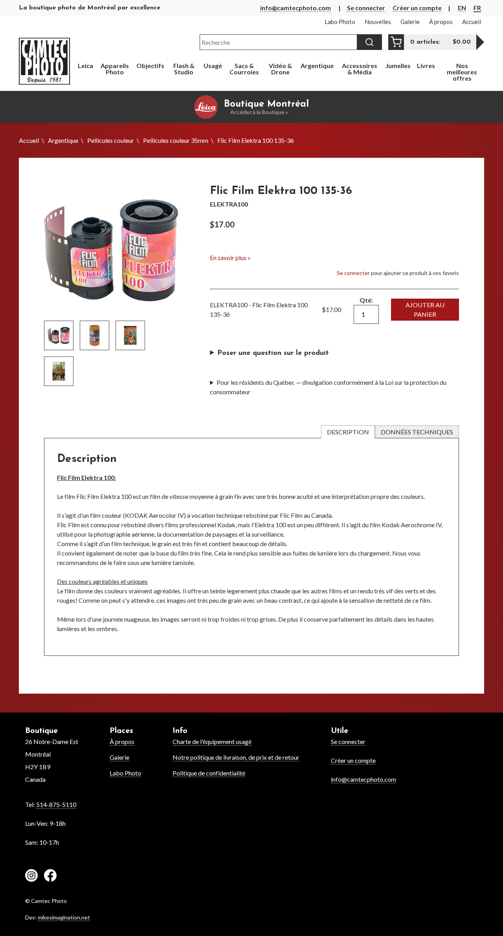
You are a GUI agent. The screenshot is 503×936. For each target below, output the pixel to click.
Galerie (119, 757)
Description (348, 432)
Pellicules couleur (110, 140)
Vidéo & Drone (280, 69)
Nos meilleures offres (462, 72)
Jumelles (398, 65)
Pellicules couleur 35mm (175, 140)
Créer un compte (417, 7)
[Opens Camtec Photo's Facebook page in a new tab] (50, 876)
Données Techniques (417, 432)
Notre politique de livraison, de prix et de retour (236, 757)
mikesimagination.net (64, 917)
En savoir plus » (230, 257)
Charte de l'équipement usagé (212, 741)
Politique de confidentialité (209, 773)
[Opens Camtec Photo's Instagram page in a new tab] (31, 876)
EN (462, 7)
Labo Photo (125, 773)
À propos (122, 741)
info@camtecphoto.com (295, 7)
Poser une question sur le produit (273, 353)
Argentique (63, 140)
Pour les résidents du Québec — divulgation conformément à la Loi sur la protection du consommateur (328, 386)
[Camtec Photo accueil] (44, 61)
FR (477, 7)
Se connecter (366, 7)
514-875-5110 (56, 804)
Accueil (29, 140)
